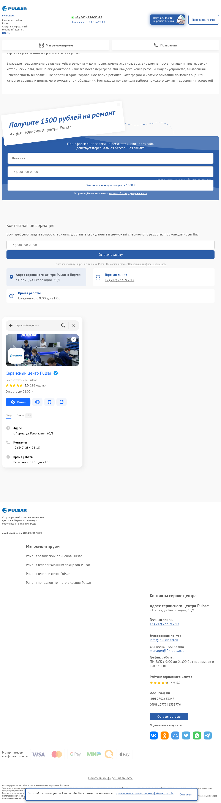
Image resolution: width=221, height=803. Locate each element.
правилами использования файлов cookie (145, 793)
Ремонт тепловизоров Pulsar (48, 573)
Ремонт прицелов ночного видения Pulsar (58, 582)
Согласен (186, 794)
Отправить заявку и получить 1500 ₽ (111, 185)
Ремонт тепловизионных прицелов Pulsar (58, 565)
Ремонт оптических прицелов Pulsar (54, 556)
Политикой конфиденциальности (147, 264)
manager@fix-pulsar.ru (167, 650)
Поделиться (154, 735)
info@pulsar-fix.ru (164, 640)
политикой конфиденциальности (128, 193)
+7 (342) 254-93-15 (88, 17)
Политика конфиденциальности (110, 778)
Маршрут (21, 402)
